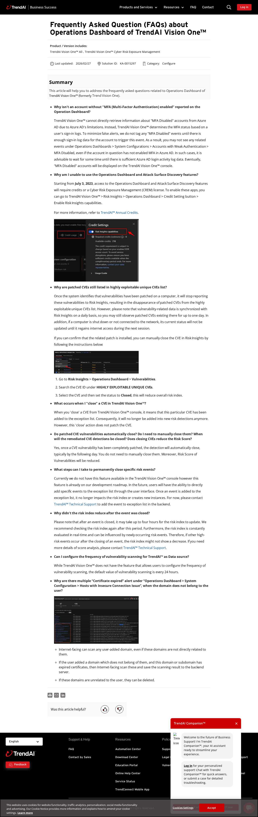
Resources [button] (171, 7)
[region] (129, 808)
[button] (229, 7)
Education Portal (126, 765)
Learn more (25, 813)
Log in (188, 766)
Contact (208, 7)
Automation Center (128, 749)
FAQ (193, 7)
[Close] (251, 807)
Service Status (125, 781)
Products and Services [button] (136, 7)
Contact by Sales (80, 757)
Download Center (126, 757)
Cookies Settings (183, 807)
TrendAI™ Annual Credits (119, 212)
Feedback (20, 764)
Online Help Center (127, 773)
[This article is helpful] (105, 709)
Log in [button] (244, 7)
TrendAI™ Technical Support (75, 504)
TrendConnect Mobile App (132, 789)
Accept (211, 807)
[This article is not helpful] (119, 709)
